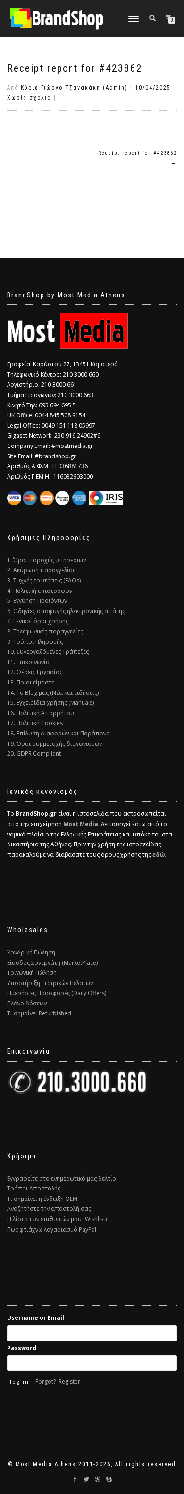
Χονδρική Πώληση (31, 952)
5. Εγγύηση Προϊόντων (37, 601)
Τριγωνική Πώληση (32, 973)
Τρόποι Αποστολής (33, 1188)
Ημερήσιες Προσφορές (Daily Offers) (56, 993)
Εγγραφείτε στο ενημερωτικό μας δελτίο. (62, 1178)
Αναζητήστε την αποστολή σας (49, 1209)
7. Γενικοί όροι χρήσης (37, 621)
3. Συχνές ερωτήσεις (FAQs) (44, 580)
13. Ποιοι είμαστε (30, 682)
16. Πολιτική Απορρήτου (40, 713)
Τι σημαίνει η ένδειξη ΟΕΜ (42, 1199)
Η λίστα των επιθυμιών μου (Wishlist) (57, 1219)
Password (21, 1348)
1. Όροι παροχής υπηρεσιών (46, 560)
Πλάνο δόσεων (27, 1003)
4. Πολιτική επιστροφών (39, 591)
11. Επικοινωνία (28, 662)
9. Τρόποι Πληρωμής (35, 642)
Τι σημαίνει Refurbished (39, 1013)
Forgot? (45, 1381)
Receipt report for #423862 (74, 68)
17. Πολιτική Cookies (35, 723)
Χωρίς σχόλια (29, 97)
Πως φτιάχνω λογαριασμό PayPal (51, 1229)
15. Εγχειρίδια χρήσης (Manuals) (50, 703)
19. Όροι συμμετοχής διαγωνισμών (54, 744)
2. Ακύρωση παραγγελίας (41, 570)
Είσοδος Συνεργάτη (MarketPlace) (52, 963)
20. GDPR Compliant (34, 754)
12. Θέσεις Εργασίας (34, 672)
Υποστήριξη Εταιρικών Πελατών (50, 983)
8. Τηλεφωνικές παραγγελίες (45, 631)
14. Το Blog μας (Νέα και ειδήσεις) (53, 693)
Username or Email (35, 1318)
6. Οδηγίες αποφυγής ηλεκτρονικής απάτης (66, 611)
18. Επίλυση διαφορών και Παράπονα (58, 733)
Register (69, 1381)
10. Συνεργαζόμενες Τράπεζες (48, 652)
